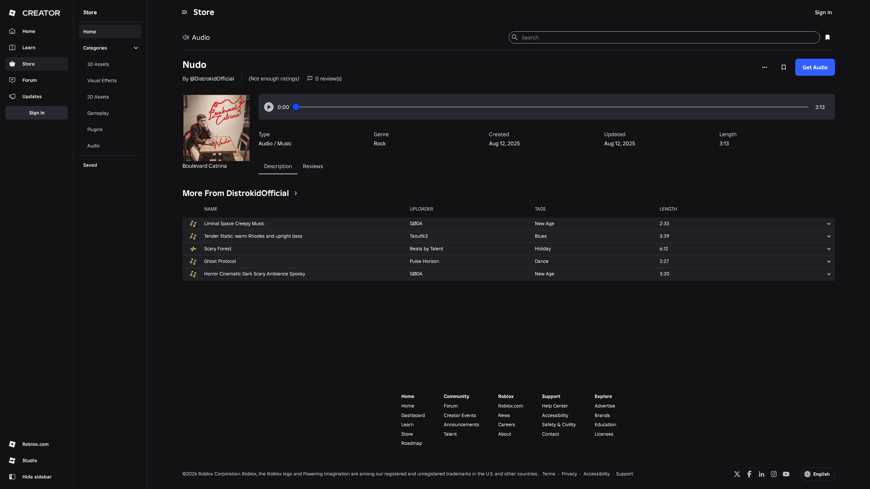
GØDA (416, 223)
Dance (542, 261)
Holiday (543, 249)
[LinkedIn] (761, 474)
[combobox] (668, 37)
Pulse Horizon (424, 261)
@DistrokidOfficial (212, 78)
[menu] (184, 12)
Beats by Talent (426, 249)
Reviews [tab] (313, 166)
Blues (541, 236)
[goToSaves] (827, 37)
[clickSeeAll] (295, 193)
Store (203, 12)
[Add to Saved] (783, 67)
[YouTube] (786, 474)
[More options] (764, 67)
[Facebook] (749, 474)
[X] (737, 474)
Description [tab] (278, 166)
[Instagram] (774, 474)
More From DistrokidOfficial (235, 193)
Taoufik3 (419, 236)
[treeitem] (110, 31)
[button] (269, 107)
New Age (544, 223)
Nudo (194, 65)
